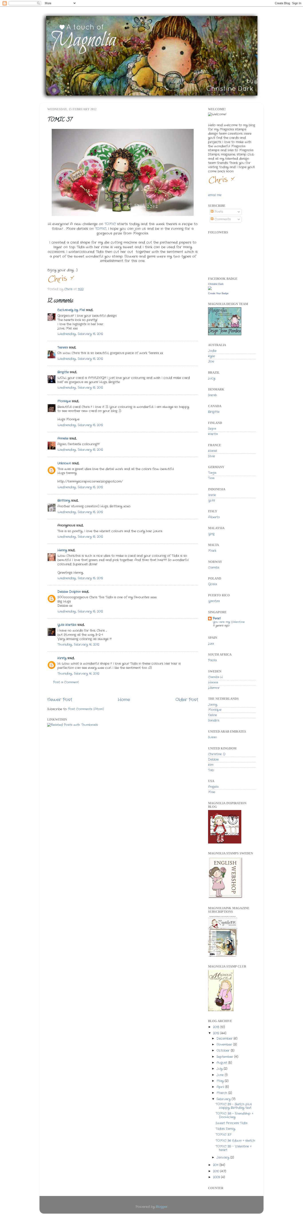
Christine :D (217, 754)
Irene (212, 495)
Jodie (212, 351)
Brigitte (63, 372)
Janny (212, 705)
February (224, 1099)
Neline (212, 715)
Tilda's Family (225, 1129)
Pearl (217, 618)
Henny (62, 550)
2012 (216, 1033)
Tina (211, 478)
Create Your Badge (218, 293)
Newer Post (59, 700)
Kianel (212, 451)
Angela (213, 787)
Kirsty (61, 658)
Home (124, 700)
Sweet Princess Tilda (231, 1123)
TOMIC (110, 224)
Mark (212, 551)
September (225, 1057)
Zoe (211, 361)
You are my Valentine (229, 622)
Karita (213, 434)
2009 (217, 1177)
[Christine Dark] (210, 289)
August (222, 1063)
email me (214, 195)
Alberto (214, 517)
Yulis (211, 500)
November (224, 1045)
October (223, 1051)
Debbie (213, 759)
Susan (212, 737)
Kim (210, 765)
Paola (212, 660)
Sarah (212, 395)
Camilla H (215, 677)
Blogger (161, 1207)
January (223, 1157)
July (220, 1069)
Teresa (62, 347)
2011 (216, 1165)
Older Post (186, 700)
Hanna (213, 682)
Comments (222, 219)
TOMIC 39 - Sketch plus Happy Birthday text (234, 1106)
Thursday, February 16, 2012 (78, 645)
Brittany (63, 501)
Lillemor (214, 688)
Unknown (64, 463)
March (222, 1093)
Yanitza (214, 601)
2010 (216, 1171)
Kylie (211, 356)
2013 (216, 1027)
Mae (211, 792)
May (220, 1081)
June (220, 1075)
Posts (218, 212)
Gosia (212, 584)
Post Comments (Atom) (86, 709)
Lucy (211, 378)
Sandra (213, 720)
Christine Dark (216, 284)
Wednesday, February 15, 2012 (80, 334)
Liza (211, 644)
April (220, 1087)
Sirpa (212, 429)
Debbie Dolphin (69, 592)
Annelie (62, 438)
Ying (211, 534)
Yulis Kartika (66, 625)
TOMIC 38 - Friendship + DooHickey (234, 1115)
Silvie (211, 456)
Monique (64, 401)
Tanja (212, 473)
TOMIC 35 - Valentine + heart (234, 1148)
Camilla (213, 568)
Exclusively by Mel (71, 310)
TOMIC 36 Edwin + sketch (235, 1141)
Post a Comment (66, 682)
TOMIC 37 (223, 1135)
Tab (211, 770)
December (225, 1039)
